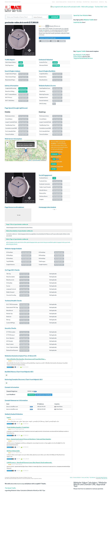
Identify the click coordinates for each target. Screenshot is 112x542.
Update (53, 41)
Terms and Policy (85, 477)
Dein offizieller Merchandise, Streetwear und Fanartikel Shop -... (26, 359)
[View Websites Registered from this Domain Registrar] (35, 391)
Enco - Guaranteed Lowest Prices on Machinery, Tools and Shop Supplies (29, 439)
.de (43, 30)
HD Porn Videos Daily (13, 451)
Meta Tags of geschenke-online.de (17, 239)
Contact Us (101, 1)
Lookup (54, 17)
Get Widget (62, 41)
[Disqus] (56, 518)
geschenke (14, 244)
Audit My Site (78, 22)
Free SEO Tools (86, 1)
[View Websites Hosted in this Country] (57, 159)
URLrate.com (104, 478)
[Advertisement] (87, 36)
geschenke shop (42, 242)
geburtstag (9, 244)
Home (53, 1)
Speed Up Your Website (81, 15)
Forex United (78, 56)
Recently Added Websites (101, 477)
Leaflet (29, 160)
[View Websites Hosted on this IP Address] (59, 154)
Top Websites (92, 477)
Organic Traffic (81, 51)
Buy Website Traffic (80, 55)
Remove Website (77, 477)
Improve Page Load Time (61, 1)
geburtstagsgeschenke (11, 242)
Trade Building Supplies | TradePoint (18, 427)
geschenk (67, 242)
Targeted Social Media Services (83, 58)
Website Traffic (89, 19)
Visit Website (44, 41)
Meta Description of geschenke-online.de (19, 231)
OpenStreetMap (36, 160)
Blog (106, 1)
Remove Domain (94, 1)
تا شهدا (9, 417)
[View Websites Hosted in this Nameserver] (31, 406)
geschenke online (22, 242)
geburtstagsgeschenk (32, 242)
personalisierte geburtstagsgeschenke (55, 242)
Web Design (79, 1)
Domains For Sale (71, 1)
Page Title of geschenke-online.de (17, 224)
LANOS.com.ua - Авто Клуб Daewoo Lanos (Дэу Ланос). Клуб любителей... (29, 462)
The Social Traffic (10, 488)
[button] (26, 150)
